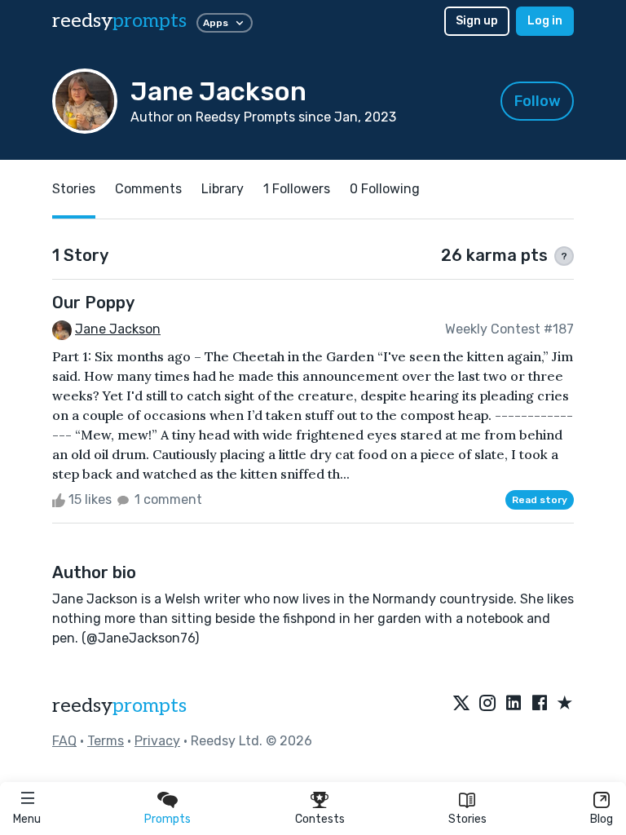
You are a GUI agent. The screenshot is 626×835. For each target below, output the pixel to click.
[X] (461, 704)
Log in (544, 21)
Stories (467, 819)
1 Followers (296, 189)
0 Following (385, 189)
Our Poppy (93, 302)
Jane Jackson (118, 329)
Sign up (477, 21)
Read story (539, 500)
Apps (215, 23)
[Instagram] (487, 704)
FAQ (64, 741)
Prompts (167, 819)
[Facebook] (539, 704)
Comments (148, 189)
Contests (320, 819)
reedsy (119, 21)
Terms (105, 741)
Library (222, 189)
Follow (537, 101)
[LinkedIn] (513, 704)
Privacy (157, 741)
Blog (601, 819)
